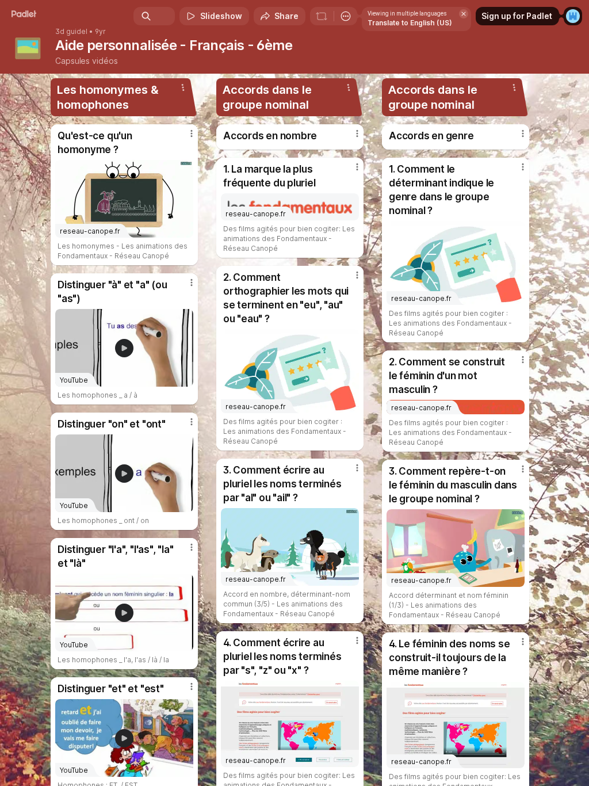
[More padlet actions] (345, 16)
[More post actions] (184, 138)
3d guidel (71, 32)
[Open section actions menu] (183, 87)
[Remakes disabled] (321, 16)
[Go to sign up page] (573, 16)
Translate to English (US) (410, 22)
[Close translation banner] (463, 13)
